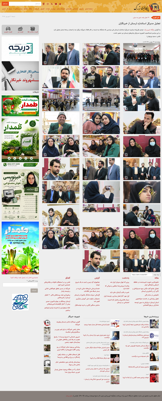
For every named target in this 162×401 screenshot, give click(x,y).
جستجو (5, 4)
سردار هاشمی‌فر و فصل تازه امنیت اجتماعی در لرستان (118, 301)
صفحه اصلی (89, 9)
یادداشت (36, 9)
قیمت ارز (20, 32)
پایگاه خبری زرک (149, 30)
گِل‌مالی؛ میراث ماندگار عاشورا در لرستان (87, 295)
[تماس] (56, 4)
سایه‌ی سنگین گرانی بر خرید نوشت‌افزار (87, 305)
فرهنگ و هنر (61, 9)
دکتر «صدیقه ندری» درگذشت (140, 356)
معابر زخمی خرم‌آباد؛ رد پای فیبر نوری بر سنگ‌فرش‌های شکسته (67, 330)
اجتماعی (75, 9)
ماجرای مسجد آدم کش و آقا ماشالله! (138, 367)
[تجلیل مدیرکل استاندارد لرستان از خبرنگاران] (141, 54)
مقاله (30, 9)
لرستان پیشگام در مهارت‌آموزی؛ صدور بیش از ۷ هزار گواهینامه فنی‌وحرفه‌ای (58, 302)
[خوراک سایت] (52, 4)
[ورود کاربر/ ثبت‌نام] (60, 4)
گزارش (42, 9)
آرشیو (4, 9)
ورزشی (53, 9)
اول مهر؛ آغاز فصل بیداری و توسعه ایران (116, 296)
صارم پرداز (69, 396)
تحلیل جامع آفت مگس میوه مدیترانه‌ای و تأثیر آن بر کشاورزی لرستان (146, 290)
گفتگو (25, 9)
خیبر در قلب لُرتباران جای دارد (119, 292)
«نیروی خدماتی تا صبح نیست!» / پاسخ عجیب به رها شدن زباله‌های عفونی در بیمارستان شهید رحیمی (67, 340)
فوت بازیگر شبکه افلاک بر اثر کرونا (99, 358)
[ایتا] (43, 4)
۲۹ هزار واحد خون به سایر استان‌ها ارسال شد (135, 17)
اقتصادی (68, 9)
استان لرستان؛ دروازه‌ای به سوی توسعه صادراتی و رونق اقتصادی (147, 303)
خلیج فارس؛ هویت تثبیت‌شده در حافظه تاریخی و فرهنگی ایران (146, 283)
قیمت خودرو (8, 32)
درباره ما (9, 9)
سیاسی (81, 9)
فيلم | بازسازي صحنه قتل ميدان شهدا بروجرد (96, 324)
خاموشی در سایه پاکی (152, 295)
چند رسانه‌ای (18, 9)
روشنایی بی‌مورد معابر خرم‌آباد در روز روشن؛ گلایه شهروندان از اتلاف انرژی (68, 348)
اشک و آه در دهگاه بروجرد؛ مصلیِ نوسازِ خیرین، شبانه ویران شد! (67, 371)
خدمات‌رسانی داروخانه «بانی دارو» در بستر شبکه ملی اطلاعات (88, 290)
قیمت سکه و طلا (33, 32)
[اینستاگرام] (48, 4)
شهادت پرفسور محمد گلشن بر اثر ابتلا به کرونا (136, 377)
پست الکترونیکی (32, 281)
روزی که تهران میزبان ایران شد (119, 282)
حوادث (48, 9)
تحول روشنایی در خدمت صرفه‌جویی (147, 298)
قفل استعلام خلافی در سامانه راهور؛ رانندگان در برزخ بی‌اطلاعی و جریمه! (68, 356)
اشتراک (34, 290)
